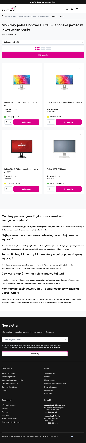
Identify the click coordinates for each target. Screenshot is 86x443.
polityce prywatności (53, 347)
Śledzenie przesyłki (9, 377)
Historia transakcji (50, 387)
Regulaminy (7, 400)
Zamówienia (7, 368)
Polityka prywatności (9, 419)
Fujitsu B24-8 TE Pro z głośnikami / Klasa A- (20, 103)
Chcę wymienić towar (9, 387)
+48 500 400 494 (51, 423)
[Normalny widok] (37, 48)
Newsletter (10, 325)
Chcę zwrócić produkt (10, 384)
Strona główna (10, 16)
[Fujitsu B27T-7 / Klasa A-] (64, 149)
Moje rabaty (48, 390)
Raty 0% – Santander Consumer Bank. (43, 2)
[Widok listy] (43, 48)
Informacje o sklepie (9, 405)
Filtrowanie (43, 55)
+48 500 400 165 (50, 412)
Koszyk (47, 377)
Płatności (5, 412)
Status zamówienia (8, 373)
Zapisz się (35, 354)
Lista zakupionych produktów (55, 384)
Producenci (44, 16)
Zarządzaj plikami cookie (11, 422)
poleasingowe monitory (74, 227)
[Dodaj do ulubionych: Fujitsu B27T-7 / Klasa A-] (79, 134)
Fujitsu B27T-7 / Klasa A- (57, 169)
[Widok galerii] (48, 48)
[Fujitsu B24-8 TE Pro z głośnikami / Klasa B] (64, 82)
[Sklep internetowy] (77, 436)
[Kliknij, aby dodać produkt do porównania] (32, 68)
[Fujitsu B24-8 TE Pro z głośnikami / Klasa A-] (22, 82)
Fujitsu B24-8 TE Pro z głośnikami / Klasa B (64, 102)
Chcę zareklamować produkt (12, 380)
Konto (46, 368)
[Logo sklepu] (9, 8)
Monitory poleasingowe (28, 16)
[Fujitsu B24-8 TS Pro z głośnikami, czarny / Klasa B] (22, 149)
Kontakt (4, 390)
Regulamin (5, 415)
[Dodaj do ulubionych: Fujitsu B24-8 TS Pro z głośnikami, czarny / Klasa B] (37, 134)
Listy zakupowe (50, 380)
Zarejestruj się (49, 373)
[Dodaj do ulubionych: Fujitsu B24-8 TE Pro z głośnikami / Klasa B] (79, 67)
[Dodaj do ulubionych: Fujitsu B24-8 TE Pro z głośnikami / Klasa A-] (37, 67)
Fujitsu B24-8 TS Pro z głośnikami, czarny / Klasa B (21, 170)
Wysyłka (5, 408)
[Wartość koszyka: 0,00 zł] (77, 9)
